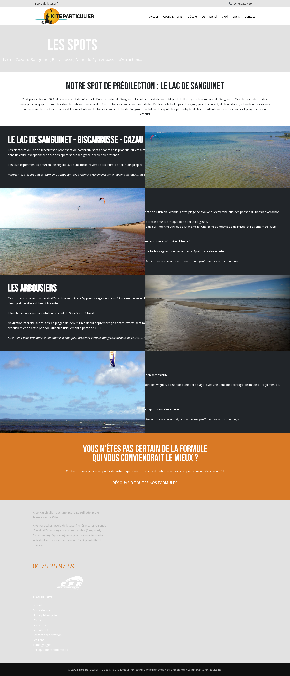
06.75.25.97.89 (243, 3)
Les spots (39, 625)
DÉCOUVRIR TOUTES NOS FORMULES (144, 482)
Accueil (153, 16)
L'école (192, 16)
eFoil (225, 16)
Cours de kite (42, 610)
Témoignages (42, 645)
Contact (250, 16)
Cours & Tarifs (173, 16)
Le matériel (209, 16)
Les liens (38, 640)
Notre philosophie (45, 615)
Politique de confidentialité (51, 650)
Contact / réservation (47, 635)
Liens (236, 16)
